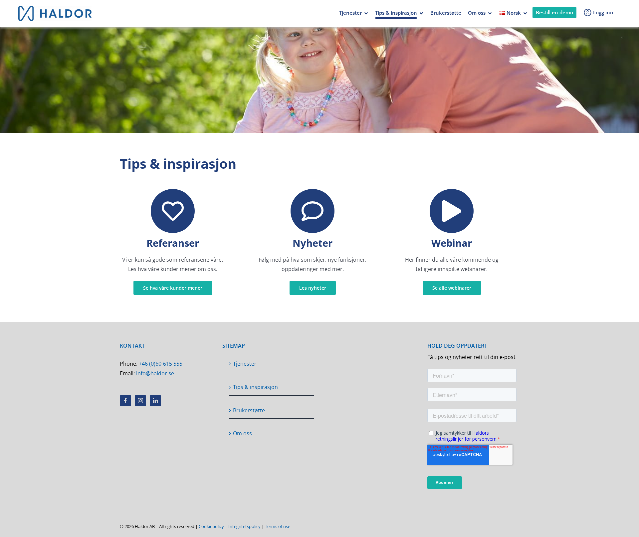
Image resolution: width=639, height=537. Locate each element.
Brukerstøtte (445, 12)
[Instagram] (140, 400)
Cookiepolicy (211, 526)
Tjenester (350, 12)
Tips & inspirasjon (396, 12)
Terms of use (277, 526)
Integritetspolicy (244, 526)
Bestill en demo (554, 12)
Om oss (477, 12)
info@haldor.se (155, 373)
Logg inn (603, 12)
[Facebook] (125, 400)
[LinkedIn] (155, 400)
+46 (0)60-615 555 (160, 363)
